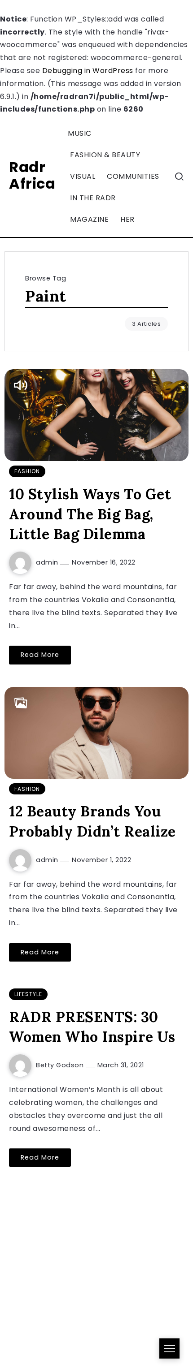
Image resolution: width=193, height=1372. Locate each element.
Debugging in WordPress (87, 70)
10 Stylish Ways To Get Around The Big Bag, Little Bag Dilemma (90, 514)
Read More (40, 654)
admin (48, 562)
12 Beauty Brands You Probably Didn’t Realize (92, 821)
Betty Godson (61, 1065)
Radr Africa (32, 175)
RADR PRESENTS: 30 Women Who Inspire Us (92, 1027)
